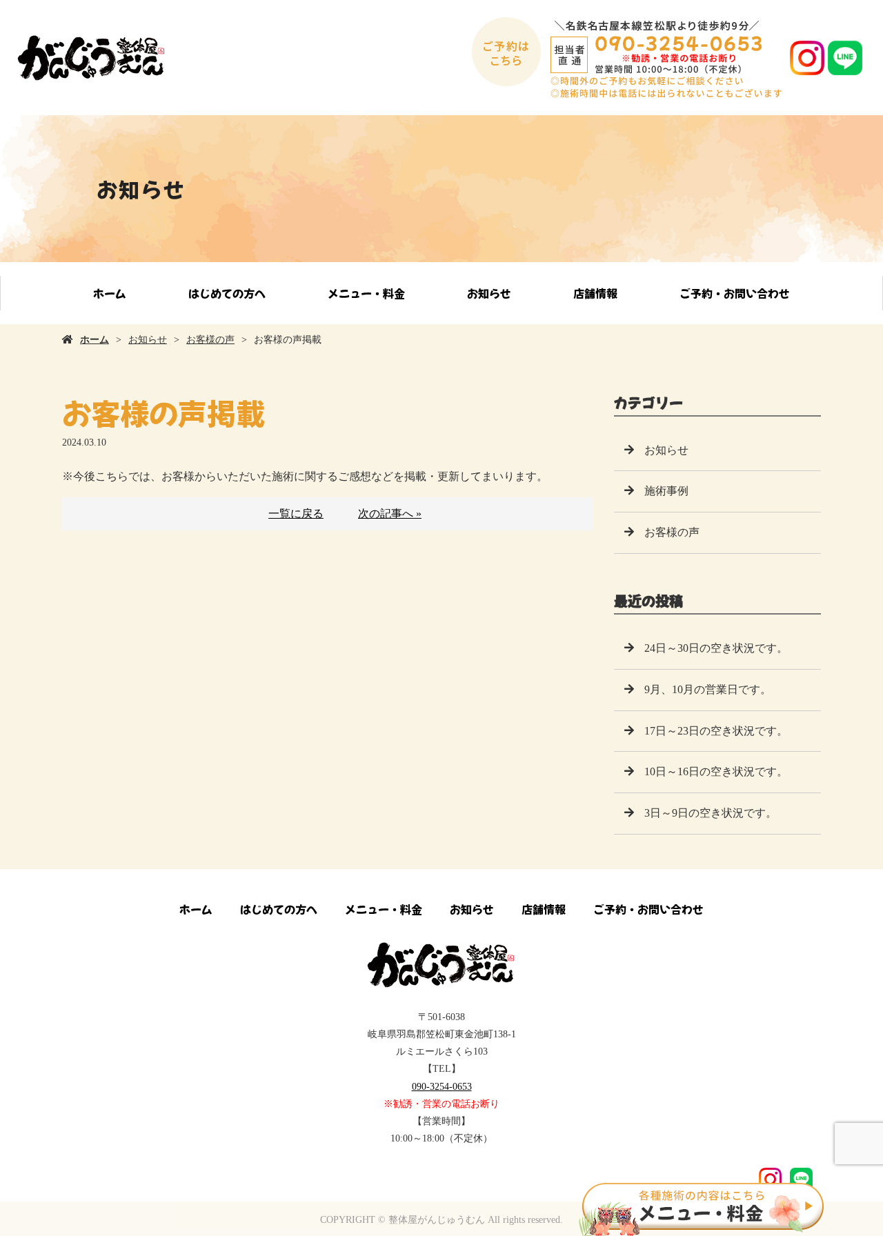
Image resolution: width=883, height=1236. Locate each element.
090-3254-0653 (442, 1087)
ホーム (109, 293)
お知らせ (489, 293)
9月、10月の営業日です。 (707, 689)
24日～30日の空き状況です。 (716, 648)
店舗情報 (595, 293)
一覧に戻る (296, 513)
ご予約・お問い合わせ (734, 293)
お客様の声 (210, 340)
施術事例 (666, 491)
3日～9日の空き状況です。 (710, 813)
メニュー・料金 (366, 293)
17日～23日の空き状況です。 (716, 731)
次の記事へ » (389, 513)
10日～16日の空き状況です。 (716, 771)
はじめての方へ (227, 293)
